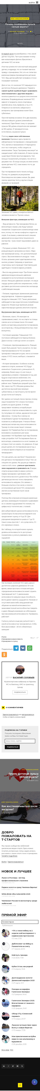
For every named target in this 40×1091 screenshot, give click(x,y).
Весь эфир (5, 1050)
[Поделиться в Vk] (22, 648)
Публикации (7, 925)
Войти (4, 862)
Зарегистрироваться (10, 715)
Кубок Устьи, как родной (22, 966)
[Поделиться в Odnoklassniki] (4, 654)
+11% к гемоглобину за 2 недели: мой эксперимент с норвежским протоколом (24, 933)
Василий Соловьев (17, 31)
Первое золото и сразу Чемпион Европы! (19, 887)
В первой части (8, 54)
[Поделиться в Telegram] (16, 648)
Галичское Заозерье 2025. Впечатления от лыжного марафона (23, 1003)
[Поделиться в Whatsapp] (29, 648)
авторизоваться (28, 715)
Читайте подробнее (9, 856)
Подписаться (20, 692)
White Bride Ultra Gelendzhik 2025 (16, 894)
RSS (11, 1050)
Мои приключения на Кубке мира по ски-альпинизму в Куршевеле (24, 1039)
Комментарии (8, 922)
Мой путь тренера (19, 955)
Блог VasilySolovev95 (20, 18)
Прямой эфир (14, 915)
